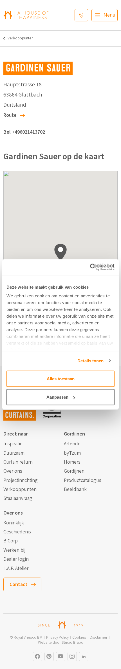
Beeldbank (75, 489)
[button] (60, 252)
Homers (72, 462)
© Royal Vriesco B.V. (26, 637)
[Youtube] (60, 656)
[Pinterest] (49, 656)
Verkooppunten (20, 38)
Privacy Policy (57, 637)
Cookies (79, 637)
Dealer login (16, 559)
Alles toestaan (61, 378)
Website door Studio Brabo (60, 642)
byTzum (72, 453)
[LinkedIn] (83, 656)
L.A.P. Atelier (15, 568)
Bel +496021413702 (24, 132)
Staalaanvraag (17, 498)
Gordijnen (74, 471)
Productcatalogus (82, 480)
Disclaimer (98, 637)
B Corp (10, 541)
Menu (109, 15)
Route (10, 115)
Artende (72, 444)
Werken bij (14, 550)
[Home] (25, 15)
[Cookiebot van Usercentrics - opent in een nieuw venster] (90, 267)
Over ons (12, 471)
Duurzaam (13, 453)
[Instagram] (37, 656)
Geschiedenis (17, 532)
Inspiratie (13, 444)
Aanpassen (57, 397)
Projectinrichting (20, 480)
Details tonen (90, 360)
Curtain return (18, 462)
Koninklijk (13, 523)
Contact (19, 584)
